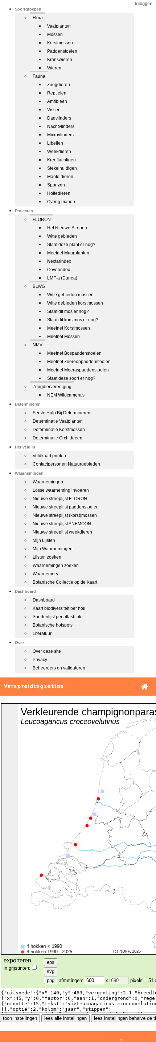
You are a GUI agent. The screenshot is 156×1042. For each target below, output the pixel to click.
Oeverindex (58, 269)
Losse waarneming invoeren (61, 490)
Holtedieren (58, 193)
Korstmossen (60, 42)
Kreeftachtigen (61, 159)
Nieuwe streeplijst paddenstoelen (66, 507)
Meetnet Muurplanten (68, 253)
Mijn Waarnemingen (53, 548)
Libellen (55, 143)
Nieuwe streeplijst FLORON (60, 498)
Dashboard (44, 600)
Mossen (55, 34)
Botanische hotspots (53, 625)
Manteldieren (60, 176)
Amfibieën (57, 101)
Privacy (40, 659)
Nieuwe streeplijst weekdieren (62, 532)
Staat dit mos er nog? (68, 311)
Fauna (39, 76)
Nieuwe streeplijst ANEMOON (62, 523)
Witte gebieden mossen (70, 294)
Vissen (54, 109)
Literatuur (42, 633)
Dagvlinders (59, 118)
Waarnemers (45, 573)
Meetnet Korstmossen (68, 328)
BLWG (39, 286)
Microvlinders (60, 134)
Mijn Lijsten (44, 540)
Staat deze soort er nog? (71, 378)
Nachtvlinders (60, 126)
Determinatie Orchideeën (57, 437)
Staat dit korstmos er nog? (72, 319)
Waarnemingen (48, 481)
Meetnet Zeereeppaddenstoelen (79, 361)
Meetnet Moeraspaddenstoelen (78, 370)
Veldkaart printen (49, 455)
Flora (38, 17)
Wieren (54, 68)
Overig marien (61, 201)
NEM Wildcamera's (66, 395)
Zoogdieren (58, 84)
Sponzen (56, 185)
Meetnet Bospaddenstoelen (74, 353)
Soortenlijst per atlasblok (57, 616)
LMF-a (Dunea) (62, 278)
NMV (37, 344)
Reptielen (56, 93)
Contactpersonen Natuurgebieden (66, 464)
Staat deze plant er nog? (71, 244)
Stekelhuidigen (62, 168)
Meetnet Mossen (63, 336)
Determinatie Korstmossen (59, 429)
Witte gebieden (62, 236)
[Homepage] (144, 686)
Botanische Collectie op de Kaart (65, 582)
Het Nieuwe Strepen (67, 227)
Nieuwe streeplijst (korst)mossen (65, 515)
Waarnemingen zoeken (56, 565)
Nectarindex (59, 261)
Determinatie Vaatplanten (58, 421)
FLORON (42, 219)
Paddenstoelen (62, 51)
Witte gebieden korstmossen (75, 303)
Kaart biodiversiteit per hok (59, 608)
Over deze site (47, 651)
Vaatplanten (59, 26)
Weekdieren (59, 151)
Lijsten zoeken (47, 557)
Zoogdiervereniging (52, 386)
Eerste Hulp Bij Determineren (61, 412)
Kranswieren (59, 59)
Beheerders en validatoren (59, 668)
